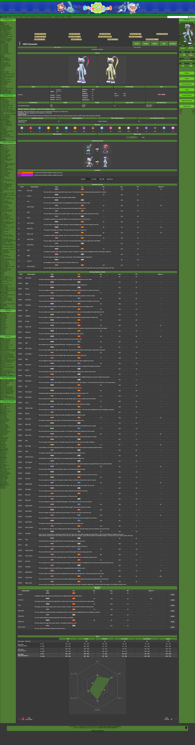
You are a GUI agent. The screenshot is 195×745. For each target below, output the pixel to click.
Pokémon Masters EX (5, 155)
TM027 (20, 332)
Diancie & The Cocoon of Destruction (6, 365)
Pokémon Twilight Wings (6, 122)
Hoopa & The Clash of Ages (6, 366)
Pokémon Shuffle (4, 201)
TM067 (20, 419)
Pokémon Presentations (5, 81)
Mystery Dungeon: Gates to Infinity (6, 220)
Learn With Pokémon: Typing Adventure (7, 227)
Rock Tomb (28, 348)
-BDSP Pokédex (4, 35)
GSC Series (3, 321)
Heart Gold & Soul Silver (6, 234)
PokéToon (2, 126)
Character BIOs (3, 314)
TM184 (20, 550)
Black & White (3, 213)
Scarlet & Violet (3, 148)
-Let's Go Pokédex (4, 33)
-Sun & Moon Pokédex (5, 32)
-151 (1, 436)
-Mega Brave (3, 464)
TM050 (20, 381)
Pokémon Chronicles (5, 115)
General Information (4, 312)
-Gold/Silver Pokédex (5, 26)
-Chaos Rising (3, 417)
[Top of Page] (186, 727)
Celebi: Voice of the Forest (6, 345)
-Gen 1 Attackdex (4, 43)
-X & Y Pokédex (4, 31)
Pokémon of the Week (5, 66)
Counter (20, 594)
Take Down (28, 278)
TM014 (20, 305)
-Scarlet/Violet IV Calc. (5, 64)
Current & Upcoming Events (6, 88)
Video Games (8, 142)
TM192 (20, 555)
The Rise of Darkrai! (5, 353)
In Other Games (4, 295)
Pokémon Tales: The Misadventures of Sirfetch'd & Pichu (7, 137)
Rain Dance (28, 381)
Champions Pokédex (59, 17)
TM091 (20, 462)
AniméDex (2, 98)
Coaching (27, 566)
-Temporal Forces (4, 432)
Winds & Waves (4, 145)
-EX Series (2, 446)
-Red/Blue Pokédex (4, 25)
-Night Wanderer (4, 476)
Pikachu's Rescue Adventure (7, 381)
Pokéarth (68, 17)
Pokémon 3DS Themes (5, 299)
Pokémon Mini (3, 279)
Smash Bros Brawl (4, 253)
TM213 (20, 566)
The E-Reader (3, 271)
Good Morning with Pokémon (7, 131)
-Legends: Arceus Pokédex (6, 36)
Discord (26, 17)
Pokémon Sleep (3, 158)
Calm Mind (28, 489)
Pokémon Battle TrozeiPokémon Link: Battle (7, 196)
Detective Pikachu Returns (6, 159)
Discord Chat (3, 87)
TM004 (20, 283)
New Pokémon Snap (5, 174)
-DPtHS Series (3, 445)
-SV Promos (3, 452)
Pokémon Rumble (4, 238)
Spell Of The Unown (5, 342)
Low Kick (27, 294)
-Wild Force (3, 480)
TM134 (20, 494)
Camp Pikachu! (3, 384)
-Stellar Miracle (3, 475)
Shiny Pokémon (3, 118)
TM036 (20, 348)
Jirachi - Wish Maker (5, 347)
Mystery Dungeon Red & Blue (7, 266)
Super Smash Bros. (4, 291)
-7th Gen (2, 70)
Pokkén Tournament (4, 207)
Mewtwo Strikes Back (5, 340)
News (1, 21)
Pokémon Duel (3, 209)
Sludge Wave (28, 572)
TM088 (20, 457)
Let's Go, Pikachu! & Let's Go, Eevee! (7, 181)
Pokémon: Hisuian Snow (6, 124)
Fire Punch (28, 419)
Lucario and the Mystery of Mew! (8, 349)
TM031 (20, 337)
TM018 (20, 310)
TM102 (20, 467)
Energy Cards (3, 408)
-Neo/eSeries (3, 447)
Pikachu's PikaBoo (4, 383)
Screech (29, 261)
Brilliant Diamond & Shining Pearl (7, 163)
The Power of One (4, 341)
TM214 (20, 572)
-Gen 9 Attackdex (4, 52)
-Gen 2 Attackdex (4, 44)
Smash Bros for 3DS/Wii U (6, 210)
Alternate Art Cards (4, 409)
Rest (26, 440)
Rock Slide (28, 446)
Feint (19, 605)
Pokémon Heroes (4, 346)
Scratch (29, 196)
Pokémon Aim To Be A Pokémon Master (7, 112)
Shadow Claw (28, 408)
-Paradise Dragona (4, 474)
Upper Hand (28, 583)
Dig (26, 386)
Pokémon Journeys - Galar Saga (7, 110)
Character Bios (3, 99)
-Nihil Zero (2, 461)
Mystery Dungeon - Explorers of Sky (7, 246)
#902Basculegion (29, 718)
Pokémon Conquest (4, 221)
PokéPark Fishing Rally (5, 270)
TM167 (20, 527)
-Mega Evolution (4, 421)
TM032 (20, 343)
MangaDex (2, 313)
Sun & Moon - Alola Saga (6, 109)
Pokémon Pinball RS (5, 264)
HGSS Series (3, 328)
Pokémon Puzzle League (6, 284)
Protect (27, 288)
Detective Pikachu (4, 187)
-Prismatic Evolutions (5, 427)
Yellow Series (3, 320)
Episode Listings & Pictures (6, 97)
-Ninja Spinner (3, 459)
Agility (28, 255)
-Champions (3, 67)
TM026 (20, 326)
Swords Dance (29, 457)
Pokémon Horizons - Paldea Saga (8, 114)
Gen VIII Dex (137, 47)
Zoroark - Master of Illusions (6, 356)
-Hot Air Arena (3, 470)
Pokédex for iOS (4, 230)
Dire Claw (29, 190)
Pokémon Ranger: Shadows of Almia (7, 248)
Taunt (28, 217)
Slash (28, 250)
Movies (8, 336)
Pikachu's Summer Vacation (6, 380)
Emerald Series (3, 325)
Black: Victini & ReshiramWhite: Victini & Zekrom (7, 358)
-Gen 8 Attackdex (4, 51)
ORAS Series (3, 333)
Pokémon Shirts (4, 84)
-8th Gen (2, 69)
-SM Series (2, 441)
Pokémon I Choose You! (6, 370)
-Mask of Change (4, 478)
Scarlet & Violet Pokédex (45, 17)
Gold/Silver (2, 274)
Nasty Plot (28, 500)
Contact (21, 17)
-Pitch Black (3, 415)
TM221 (20, 577)
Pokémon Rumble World (6, 202)
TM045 (20, 364)
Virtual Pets (3, 301)
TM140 (20, 500)
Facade (27, 321)
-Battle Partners (3, 471)
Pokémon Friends (4, 152)
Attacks (155, 43)
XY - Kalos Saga (4, 108)
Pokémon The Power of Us (6, 371)
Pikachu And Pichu (4, 382)
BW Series (2, 329)
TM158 (20, 516)
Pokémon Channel (4, 262)
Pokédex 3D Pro (4, 225)
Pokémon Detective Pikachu (6, 375)
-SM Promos (3, 454)
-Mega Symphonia (4, 465)
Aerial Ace (27, 332)
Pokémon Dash (3, 260)
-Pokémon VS (3, 483)
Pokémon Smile (3, 171)
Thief (26, 310)
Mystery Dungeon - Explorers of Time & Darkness (7, 250)
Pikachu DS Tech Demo (5, 268)
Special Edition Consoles (6, 298)
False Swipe (28, 391)
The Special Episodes (5, 116)
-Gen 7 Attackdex (4, 50)
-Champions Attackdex (5, 53)
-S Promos (2, 487)
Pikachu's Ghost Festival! (6, 387)
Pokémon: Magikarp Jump (6, 184)
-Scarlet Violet (3, 439)
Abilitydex (2, 56)
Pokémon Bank (3, 194)
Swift (26, 343)
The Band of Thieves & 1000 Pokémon (7, 199)
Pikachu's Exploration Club (6, 390)
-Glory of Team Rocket (5, 469)
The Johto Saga (4, 103)
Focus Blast (28, 516)
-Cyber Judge (3, 481)
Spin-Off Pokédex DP (5, 59)
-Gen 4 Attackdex (4, 46)
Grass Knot (28, 429)
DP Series (2, 326)
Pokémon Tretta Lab (5, 216)
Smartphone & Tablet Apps (6, 300)
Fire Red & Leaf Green (5, 256)
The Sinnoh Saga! (4, 106)
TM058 (20, 397)
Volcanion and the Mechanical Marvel (7, 368)
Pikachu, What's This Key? (6, 396)
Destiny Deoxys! (4, 348)
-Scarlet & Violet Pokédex (6, 38)
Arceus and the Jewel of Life (7, 355)
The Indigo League (4, 100)
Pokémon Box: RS (4, 263)
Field (143, 137)
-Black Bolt (2, 422)
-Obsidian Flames (4, 437)
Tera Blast (28, 533)
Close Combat (31, 266)
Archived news (3, 23)
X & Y (1, 192)
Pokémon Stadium (4, 289)
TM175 (20, 539)
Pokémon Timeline (4, 71)
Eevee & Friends (4, 395)
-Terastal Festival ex (5, 472)
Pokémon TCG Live (4, 176)
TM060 (20, 402)
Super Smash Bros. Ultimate (7, 189)
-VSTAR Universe (4, 482)
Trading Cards (8, 401)
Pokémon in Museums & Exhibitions (6, 78)
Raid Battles (3, 410)
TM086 (20, 446)
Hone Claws (30, 244)
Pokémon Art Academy (5, 197)
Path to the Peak (4, 127)
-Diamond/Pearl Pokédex (6, 28)
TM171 (20, 533)
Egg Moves (173, 43)
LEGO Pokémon (4, 82)
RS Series (2, 322)
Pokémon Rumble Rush (5, 185)
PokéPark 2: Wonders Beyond (7, 222)
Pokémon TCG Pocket (5, 160)
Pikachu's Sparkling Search (6, 392)
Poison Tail (28, 326)
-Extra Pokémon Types (5, 405)
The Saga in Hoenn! (4, 104)
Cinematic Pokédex (4, 62)
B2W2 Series (3, 330)
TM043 (20, 359)
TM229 (20, 583)
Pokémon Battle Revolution (6, 244)
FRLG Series (3, 323)
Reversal (27, 494)
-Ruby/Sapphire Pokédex (6, 27)
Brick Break (30, 239)
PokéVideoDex (3, 130)
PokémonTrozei (3, 267)
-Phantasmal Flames (5, 420)
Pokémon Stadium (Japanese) (7, 288)
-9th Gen (2, 68)
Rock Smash (30, 206)
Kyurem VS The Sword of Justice (8, 359)
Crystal (1, 275)
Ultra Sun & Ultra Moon (5, 179)
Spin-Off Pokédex (4, 58)
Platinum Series (3, 327)
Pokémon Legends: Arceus (6, 164)
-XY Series (2, 443)
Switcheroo (21, 616)
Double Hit (21, 621)
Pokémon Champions (5, 150)
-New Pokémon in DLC (5, 92)
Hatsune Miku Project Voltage (7, 76)
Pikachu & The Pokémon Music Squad (7, 398)
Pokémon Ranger (4, 265)
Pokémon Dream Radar (5, 215)
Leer (28, 201)
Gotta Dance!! (3, 385)
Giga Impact (28, 511)
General (137, 43)
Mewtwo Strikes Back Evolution (7, 372)
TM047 (20, 370)
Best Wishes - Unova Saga (6, 107)
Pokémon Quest (4, 188)
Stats (163, 43)
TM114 (20, 484)
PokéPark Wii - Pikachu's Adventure (6, 242)
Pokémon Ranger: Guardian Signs (6, 236)
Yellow (1, 283)
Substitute (27, 473)
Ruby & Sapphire (4, 255)
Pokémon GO (3, 153)
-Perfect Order (3, 418)
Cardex (1, 61)
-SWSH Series (3, 440)
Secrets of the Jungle (5, 373)
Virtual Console (3, 297)
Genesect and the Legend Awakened (6, 363)
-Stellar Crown (3, 429)
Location (145, 43)
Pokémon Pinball (4, 286)
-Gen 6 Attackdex (4, 49)
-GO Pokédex (3, 37)
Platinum (2, 233)
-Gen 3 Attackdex (4, 45)
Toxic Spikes (28, 462)
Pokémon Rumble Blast (5, 223)
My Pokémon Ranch (5, 251)
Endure (27, 370)
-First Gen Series (4, 448)
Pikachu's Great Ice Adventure (7, 391)
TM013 (20, 299)
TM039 (20, 354)
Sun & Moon (3, 178)
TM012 (20, 294)
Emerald (2, 257)
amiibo (1, 302)
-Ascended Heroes (4, 419)
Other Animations (4, 132)
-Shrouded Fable (4, 430)
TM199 (20, 561)
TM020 (20, 316)
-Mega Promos (3, 450)
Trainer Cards (3, 406)
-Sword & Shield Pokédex (6, 34)
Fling (28, 212)
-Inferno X (2, 463)
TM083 (20, 435)
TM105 (20, 478)
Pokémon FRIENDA (5, 308)
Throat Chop (28, 577)
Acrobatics (28, 305)
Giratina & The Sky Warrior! (6, 354)
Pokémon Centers (4, 72)
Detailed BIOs (3, 316)
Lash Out (27, 561)
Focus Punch (28, 555)
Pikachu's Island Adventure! (6, 389)
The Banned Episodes (5, 117)
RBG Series (3, 319)
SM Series (2, 334)
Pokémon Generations (5, 121)
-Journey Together (4, 426)
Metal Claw (30, 228)
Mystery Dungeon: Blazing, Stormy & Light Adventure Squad (7, 240)
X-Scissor (27, 478)
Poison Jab (30, 234)
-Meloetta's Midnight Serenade (7, 361)
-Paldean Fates (3, 434)
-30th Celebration (4, 414)
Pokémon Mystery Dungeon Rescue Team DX (6, 170)
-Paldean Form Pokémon (6, 93)
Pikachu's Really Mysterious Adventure (6, 394)
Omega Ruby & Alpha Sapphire (7, 193)
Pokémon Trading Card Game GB (8, 290)
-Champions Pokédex (5, 41)
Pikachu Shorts (8, 378)
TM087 (20, 451)
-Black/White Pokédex (5, 29)
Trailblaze (27, 316)
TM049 (20, 375)
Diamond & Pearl (4, 232)
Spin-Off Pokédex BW (5, 60)
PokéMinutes (3, 129)
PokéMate (2, 272)
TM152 (20, 511)
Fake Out (20, 600)
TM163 (20, 522)
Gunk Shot (28, 467)
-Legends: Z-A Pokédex (5, 40)
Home (10, 17)
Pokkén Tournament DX (5, 186)
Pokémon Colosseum (5, 258)
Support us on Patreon (97, 730)
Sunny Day (28, 375)
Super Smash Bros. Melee (6, 280)
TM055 (20, 386)
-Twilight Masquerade (5, 431)
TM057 (20, 391)
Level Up (93, 179)
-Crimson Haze (3, 479)
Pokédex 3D (3, 224)
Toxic (26, 539)
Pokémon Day (3, 80)
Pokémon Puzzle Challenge (6, 277)
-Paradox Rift (3, 435)
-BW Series (2, 444)
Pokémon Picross (4, 205)
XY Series (2, 331)
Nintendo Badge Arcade (5, 211)
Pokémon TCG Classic (5, 411)
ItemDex (2, 54)
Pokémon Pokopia (4, 151)
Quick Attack (30, 223)
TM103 (20, 473)
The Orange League (4, 101)
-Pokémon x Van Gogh (5, 79)
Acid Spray (28, 299)
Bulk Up (27, 413)
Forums (15, 17)
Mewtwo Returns (4, 344)
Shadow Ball (28, 484)
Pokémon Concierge (5, 134)
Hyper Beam (28, 522)
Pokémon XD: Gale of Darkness (7, 259)
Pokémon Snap (3, 285)
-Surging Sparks (4, 428)
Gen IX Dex (57, 47)
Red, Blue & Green (4, 282)
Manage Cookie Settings (114, 726)
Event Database (4, 89)
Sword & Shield (3, 162)
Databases (8, 20)
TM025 (20, 321)
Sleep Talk (28, 424)
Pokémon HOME (4, 166)
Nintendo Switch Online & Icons (7, 303)
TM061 (20, 408)
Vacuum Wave (29, 550)
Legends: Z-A (3, 149)
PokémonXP (3, 75)
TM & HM (101, 179)
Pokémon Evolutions (5, 123)
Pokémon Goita (3, 306)
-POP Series (3, 456)
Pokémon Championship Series (7, 73)
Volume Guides (3, 318)
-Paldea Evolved (4, 438)
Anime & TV (8, 95)
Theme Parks (3, 85)
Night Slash (21, 610)
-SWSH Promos (4, 453)
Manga (8, 310)
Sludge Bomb (28, 505)
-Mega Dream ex (4, 462)
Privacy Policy (103, 726)
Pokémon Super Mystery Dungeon (6, 204)
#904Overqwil (166, 718)
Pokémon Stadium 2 (5, 276)
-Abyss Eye (3, 458)
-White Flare (3, 423)
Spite (26, 545)
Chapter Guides (3, 317)
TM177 (20, 545)
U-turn (27, 402)
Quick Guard (21, 627)
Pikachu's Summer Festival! (6, 386)
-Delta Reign (3, 413)
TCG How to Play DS (5, 229)
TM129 (20, 489)
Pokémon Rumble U (5, 218)
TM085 (20, 440)
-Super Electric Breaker (5, 473)
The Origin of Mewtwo (5, 339)
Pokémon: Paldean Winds (6, 125)
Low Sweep (28, 354)
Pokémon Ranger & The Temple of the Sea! (7, 351)
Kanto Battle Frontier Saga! (6, 105)
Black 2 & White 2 (4, 214)
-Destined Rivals (4, 424)
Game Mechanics (4, 63)
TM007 (20, 288)
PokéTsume (3, 140)
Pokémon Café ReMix (5, 154)
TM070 (20, 424)
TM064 (20, 413)
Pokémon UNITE (4, 157)
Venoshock (28, 364)
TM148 (20, 505)
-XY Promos (3, 455)
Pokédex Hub (34, 17)
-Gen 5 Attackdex (4, 47)
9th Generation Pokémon (6, 90)
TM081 (20, 429)
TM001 (20, 278)
